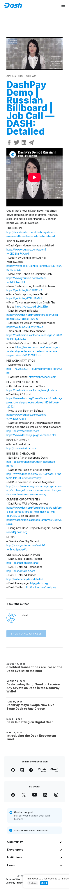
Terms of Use (13, 879)
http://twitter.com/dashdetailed (24, 579)
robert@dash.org (16, 532)
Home (11, 865)
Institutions (14, 857)
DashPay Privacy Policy (18, 882)
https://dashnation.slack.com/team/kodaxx (31, 390)
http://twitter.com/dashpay (40, 587)
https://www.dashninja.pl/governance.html (31, 435)
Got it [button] (44, 883)
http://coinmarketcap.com (21, 448)
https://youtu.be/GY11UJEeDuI (24, 298)
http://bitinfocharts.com (42, 376)
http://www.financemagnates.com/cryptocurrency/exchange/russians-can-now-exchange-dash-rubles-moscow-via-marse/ (34, 490)
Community (15, 842)
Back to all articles (26, 633)
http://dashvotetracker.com (22, 431)
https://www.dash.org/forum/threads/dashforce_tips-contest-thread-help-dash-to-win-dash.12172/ (34, 511)
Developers (15, 849)
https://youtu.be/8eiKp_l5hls (32, 306)
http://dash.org (39, 583)
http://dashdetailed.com (20, 570)
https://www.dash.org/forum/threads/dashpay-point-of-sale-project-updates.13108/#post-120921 (34, 402)
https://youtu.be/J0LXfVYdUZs (24, 326)
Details (32, 883)
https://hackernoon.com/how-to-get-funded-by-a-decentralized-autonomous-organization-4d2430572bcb (33, 351)
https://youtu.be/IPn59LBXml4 (24, 290)
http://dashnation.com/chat (22, 562)
